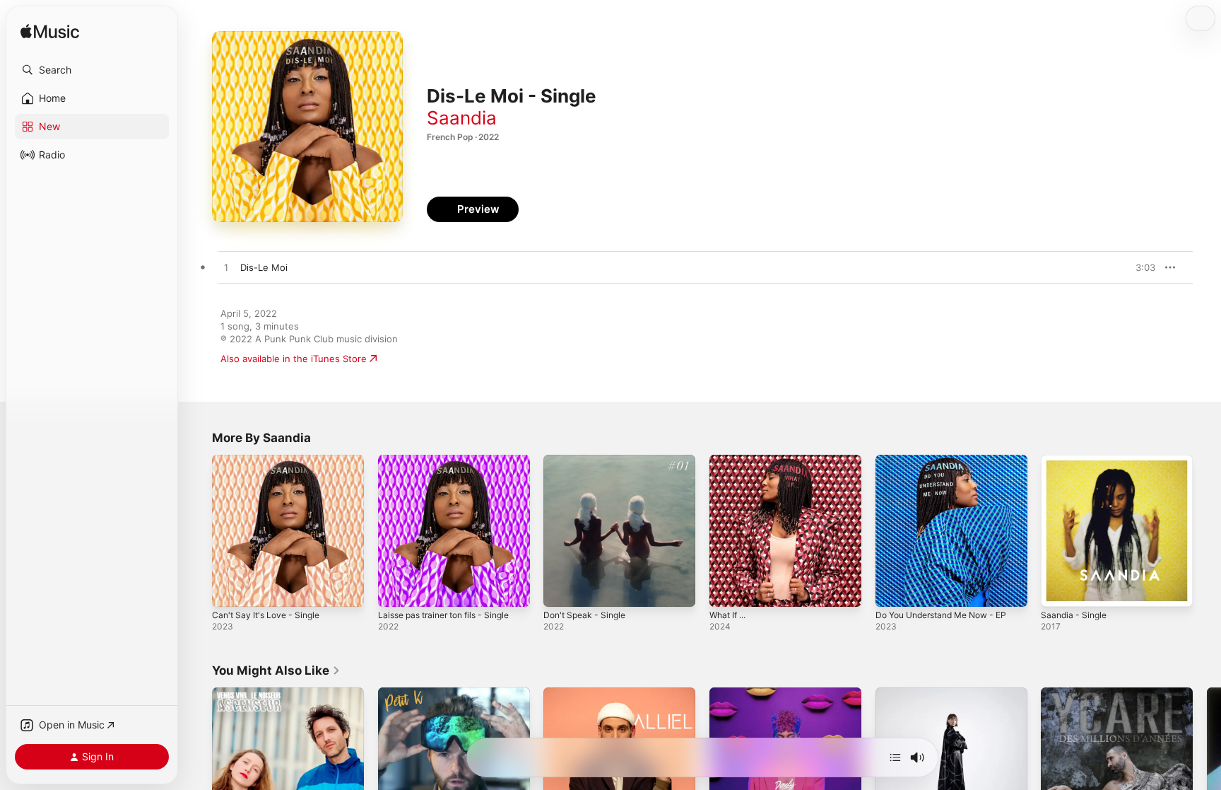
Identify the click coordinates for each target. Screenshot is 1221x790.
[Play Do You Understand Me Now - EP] (893, 589)
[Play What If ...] (727, 589)
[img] (49, 32)
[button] (92, 70)
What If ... (730, 460)
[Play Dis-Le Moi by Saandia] (226, 268)
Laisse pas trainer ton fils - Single (452, 460)
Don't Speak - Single (588, 460)
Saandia (462, 118)
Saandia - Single (1076, 460)
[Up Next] (895, 757)
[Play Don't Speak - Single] (561, 589)
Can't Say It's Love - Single (270, 460)
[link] (276, 670)
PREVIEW (1139, 267)
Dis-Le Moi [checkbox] (264, 267)
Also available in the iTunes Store (293, 358)
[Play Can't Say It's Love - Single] (229, 589)
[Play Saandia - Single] (1058, 589)
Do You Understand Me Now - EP (949, 460)
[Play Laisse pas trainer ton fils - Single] (395, 589)
